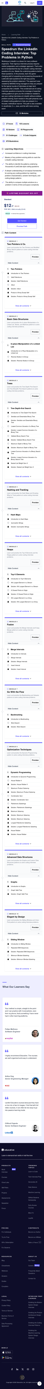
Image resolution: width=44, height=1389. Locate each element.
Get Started (22, 221)
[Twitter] (22, 1370)
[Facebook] (12, 1370)
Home (4, 35)
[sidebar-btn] (2, 3)
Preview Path (22, 226)
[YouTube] (28, 1370)
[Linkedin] (17, 1370)
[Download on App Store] (9, 1352)
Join (39, 3)
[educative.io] (6, 3)
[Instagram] (33, 1370)
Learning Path (15, 35)
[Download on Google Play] (9, 1358)
